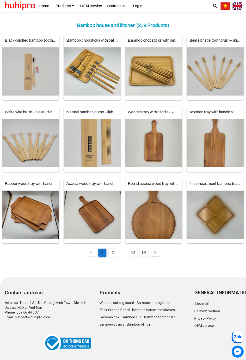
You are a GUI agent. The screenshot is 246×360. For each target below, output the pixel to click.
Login (137, 6)
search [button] (215, 6)
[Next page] (155, 253)
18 (133, 253)
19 (143, 253)
